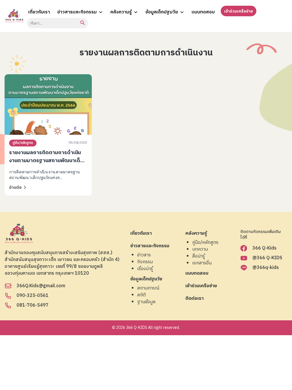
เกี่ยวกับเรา (39, 12)
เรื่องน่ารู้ (145, 269)
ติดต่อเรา (194, 298)
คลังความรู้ (121, 12)
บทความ (200, 249)
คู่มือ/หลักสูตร (23, 143)
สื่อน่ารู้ (198, 256)
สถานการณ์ (148, 288)
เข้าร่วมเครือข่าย (238, 11)
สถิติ (141, 295)
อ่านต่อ (15, 187)
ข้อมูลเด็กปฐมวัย (161, 12)
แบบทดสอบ (203, 12)
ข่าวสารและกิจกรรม (77, 12)
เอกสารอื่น (202, 263)
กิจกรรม (145, 262)
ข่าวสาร (144, 255)
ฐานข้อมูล (146, 302)
